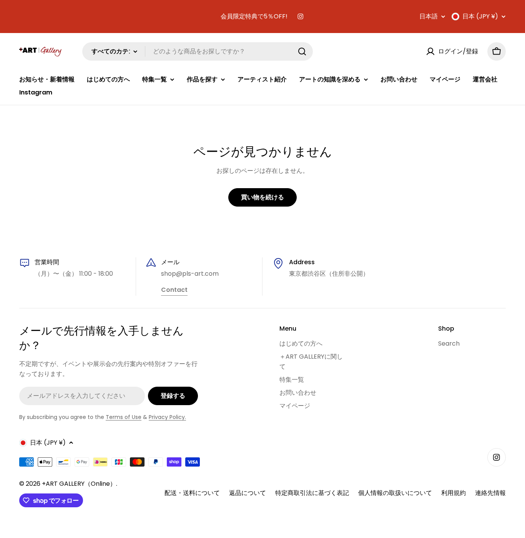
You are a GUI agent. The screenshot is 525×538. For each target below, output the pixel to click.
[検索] (302, 51)
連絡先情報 (490, 492)
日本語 (428, 16)
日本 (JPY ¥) (480, 16)
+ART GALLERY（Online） (79, 483)
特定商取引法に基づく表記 (312, 492)
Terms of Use (123, 417)
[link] (174, 290)
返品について (247, 492)
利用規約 (453, 492)
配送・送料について (192, 492)
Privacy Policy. (167, 417)
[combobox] (197, 51)
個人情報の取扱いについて (395, 492)
